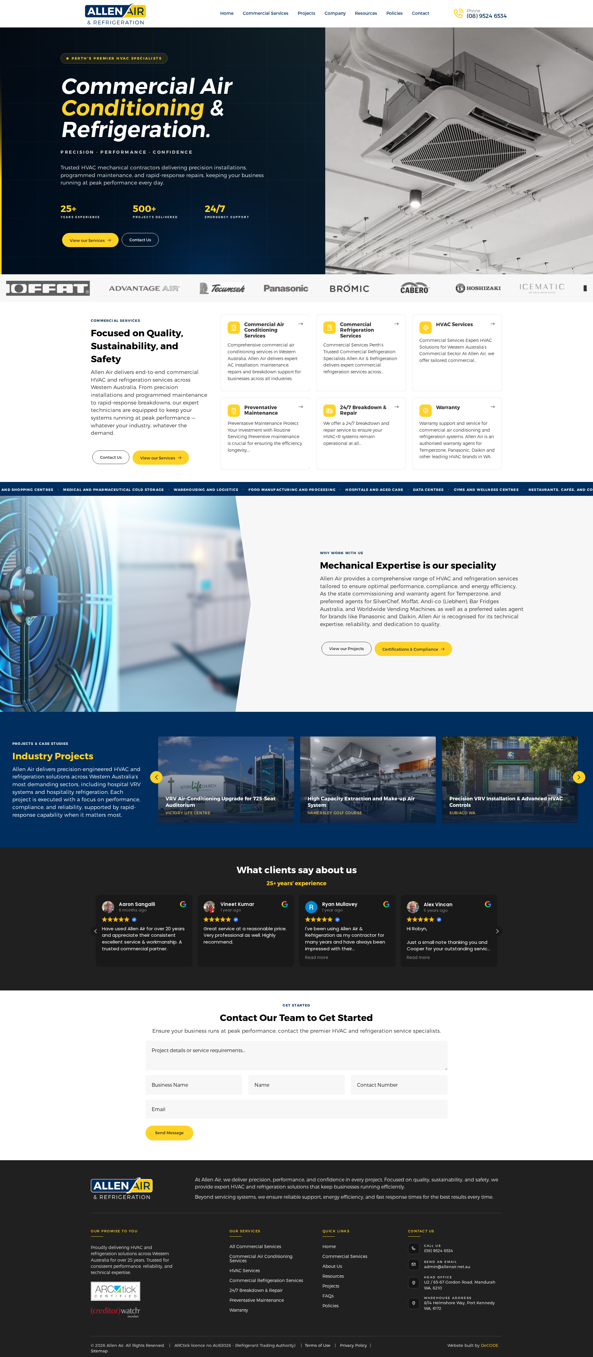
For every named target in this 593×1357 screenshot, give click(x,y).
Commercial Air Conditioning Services (260, 1258)
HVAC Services (244, 1270)
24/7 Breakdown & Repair (256, 1290)
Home (329, 1246)
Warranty (238, 1310)
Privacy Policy (353, 1345)
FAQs (328, 1295)
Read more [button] (228, 958)
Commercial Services (344, 1256)
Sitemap (99, 1350)
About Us (332, 1266)
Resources (333, 1276)
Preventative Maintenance (256, 1300)
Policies (330, 1305)
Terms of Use (317, 1345)
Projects (330, 1286)
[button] (480, 14)
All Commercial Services (255, 1246)
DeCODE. (489, 1345)
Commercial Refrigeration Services (266, 1280)
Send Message (169, 1132)
